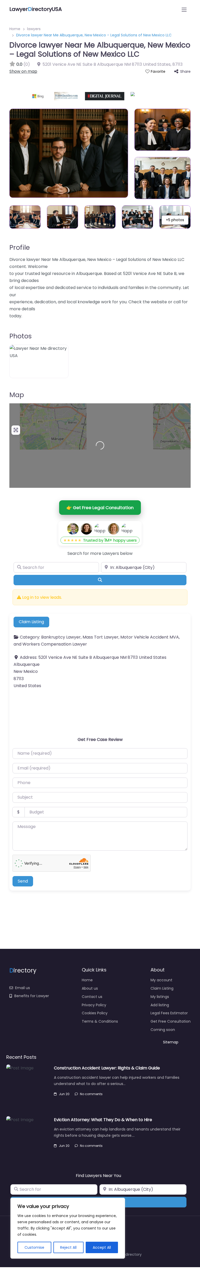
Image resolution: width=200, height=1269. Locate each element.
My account (161, 980)
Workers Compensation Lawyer (54, 644)
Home (14, 28)
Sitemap (170, 1042)
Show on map (23, 71)
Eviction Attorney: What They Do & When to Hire (103, 1120)
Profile (19, 247)
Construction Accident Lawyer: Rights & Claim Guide (107, 1068)
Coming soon (163, 1029)
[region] (67, 1228)
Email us (22, 987)
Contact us (92, 996)
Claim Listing (31, 622)
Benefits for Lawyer (31, 995)
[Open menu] (184, 9)
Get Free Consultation (171, 1021)
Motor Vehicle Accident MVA (149, 637)
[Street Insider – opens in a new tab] (49, 96)
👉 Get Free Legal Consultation (100, 507)
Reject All (68, 1247)
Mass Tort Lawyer (100, 637)
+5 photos (175, 219)
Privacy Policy (94, 1005)
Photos (20, 336)
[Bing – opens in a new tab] (21, 96)
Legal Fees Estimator (169, 1013)
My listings (160, 996)
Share (185, 71)
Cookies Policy (95, 1013)
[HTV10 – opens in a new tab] (134, 96)
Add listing (160, 1005)
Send (23, 881)
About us (90, 988)
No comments (91, 1094)
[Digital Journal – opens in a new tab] (87, 96)
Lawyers (110, 553)
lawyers (34, 28)
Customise (34, 1247)
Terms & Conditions (100, 1021)
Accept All (102, 1247)
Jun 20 (64, 1094)
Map (16, 394)
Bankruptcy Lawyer (61, 637)
